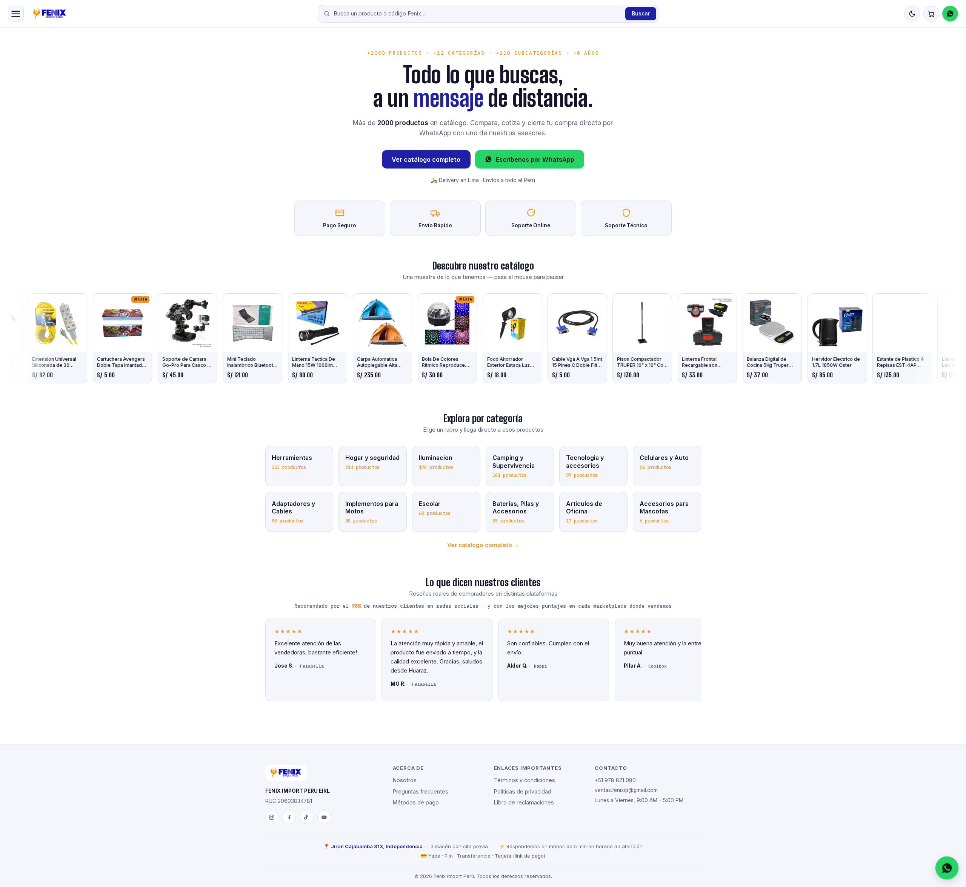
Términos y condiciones (524, 780)
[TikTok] (307, 817)
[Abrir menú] (16, 13)
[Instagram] (272, 817)
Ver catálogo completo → (483, 544)
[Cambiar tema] (912, 13)
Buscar (641, 14)
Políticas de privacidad (522, 791)
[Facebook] (289, 817)
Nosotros (405, 780)
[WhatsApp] (950, 13)
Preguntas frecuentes (420, 791)
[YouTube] (324, 817)
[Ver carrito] (931, 13)
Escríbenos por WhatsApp (535, 159)
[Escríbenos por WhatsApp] (947, 868)
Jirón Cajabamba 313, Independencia (377, 846)
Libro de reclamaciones (524, 802)
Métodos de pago (416, 802)
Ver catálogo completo (426, 159)
